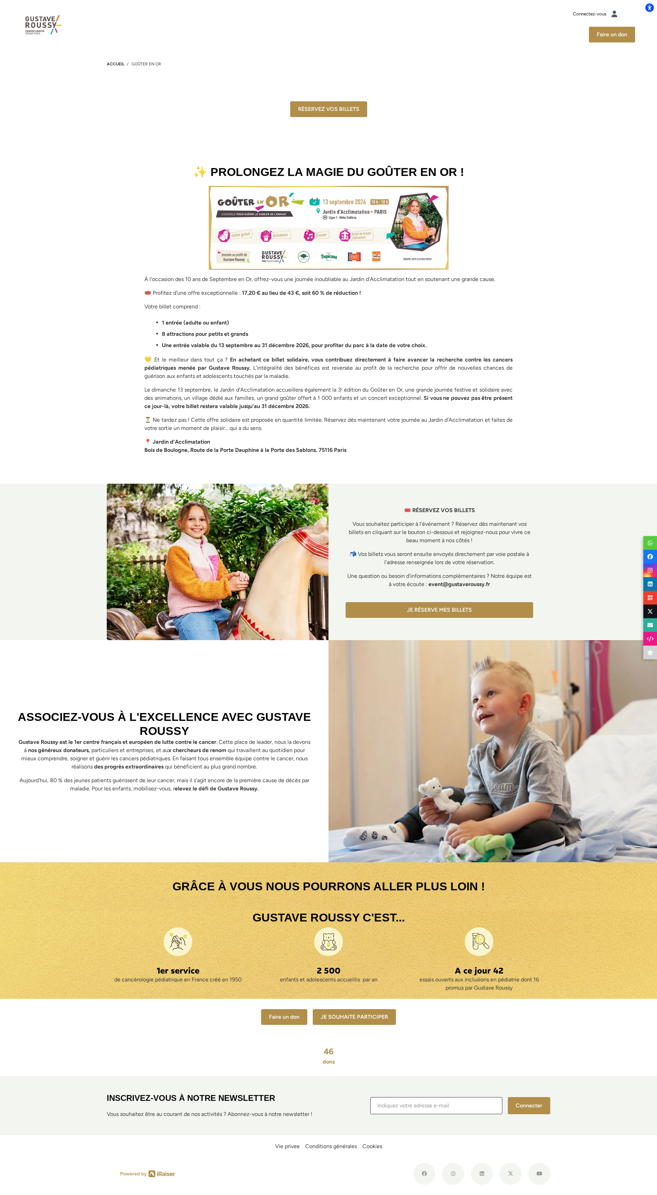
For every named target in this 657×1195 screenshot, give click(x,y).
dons (329, 1055)
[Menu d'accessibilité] (649, 7)
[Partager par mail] (650, 625)
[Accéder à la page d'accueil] (43, 25)
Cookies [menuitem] (372, 1146)
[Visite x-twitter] (510, 1174)
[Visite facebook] (424, 1174)
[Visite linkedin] (482, 1174)
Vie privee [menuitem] (287, 1146)
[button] (436, 1105)
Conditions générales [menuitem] (331, 1146)
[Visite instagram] (453, 1174)
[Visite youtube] (539, 1174)
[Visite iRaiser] (148, 1173)
